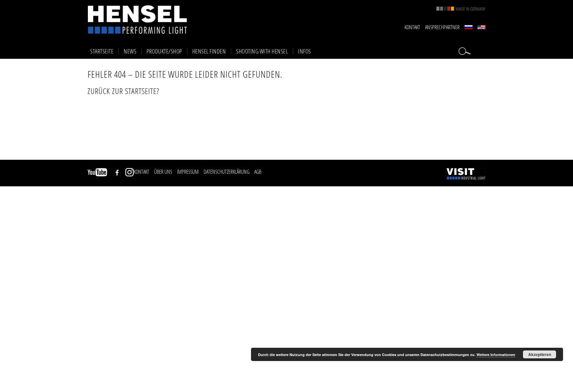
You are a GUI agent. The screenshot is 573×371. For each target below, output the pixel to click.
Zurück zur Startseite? (123, 90)
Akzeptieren (539, 354)
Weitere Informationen (496, 354)
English (481, 27)
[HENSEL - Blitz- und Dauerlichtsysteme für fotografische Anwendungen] (137, 19)
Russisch (469, 27)
